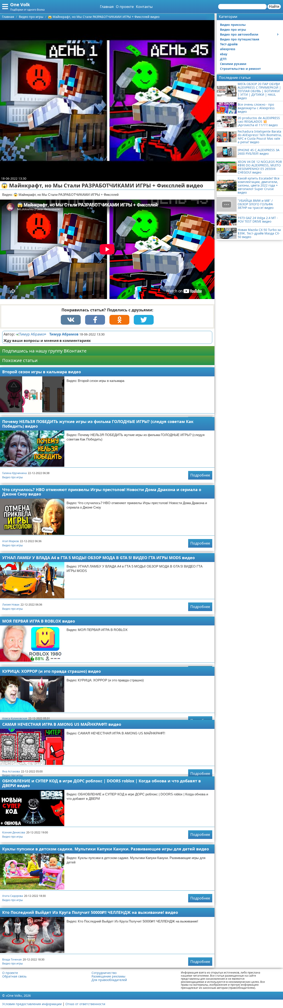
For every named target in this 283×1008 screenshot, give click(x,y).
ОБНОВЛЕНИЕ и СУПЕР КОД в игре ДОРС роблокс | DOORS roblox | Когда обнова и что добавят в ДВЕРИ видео (101, 783)
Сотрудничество (104, 973)
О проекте (125, 6)
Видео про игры (12, 477)
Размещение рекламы (108, 976)
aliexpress (227, 49)
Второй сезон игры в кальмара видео (41, 371)
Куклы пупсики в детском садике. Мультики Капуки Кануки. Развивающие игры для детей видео (105, 849)
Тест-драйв (229, 44)
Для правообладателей (109, 980)
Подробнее (200, 475)
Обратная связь (14, 976)
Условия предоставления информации (32, 1004)
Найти (274, 6)
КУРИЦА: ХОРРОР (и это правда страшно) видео (51, 671)
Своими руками (233, 64)
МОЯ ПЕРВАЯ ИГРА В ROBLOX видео (38, 621)
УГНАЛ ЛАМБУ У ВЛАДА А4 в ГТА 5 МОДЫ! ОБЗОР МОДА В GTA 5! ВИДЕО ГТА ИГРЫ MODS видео (98, 557)
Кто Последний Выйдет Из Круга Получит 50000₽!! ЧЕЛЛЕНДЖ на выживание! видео (90, 912)
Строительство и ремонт (240, 69)
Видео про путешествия (239, 39)
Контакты (144, 6)
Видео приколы (233, 25)
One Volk (20, 5)
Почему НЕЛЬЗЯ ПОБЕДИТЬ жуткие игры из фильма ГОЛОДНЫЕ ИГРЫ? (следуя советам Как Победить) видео (97, 424)
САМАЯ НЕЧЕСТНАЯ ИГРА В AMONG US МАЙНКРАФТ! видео (61, 724)
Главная (107, 6)
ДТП (223, 59)
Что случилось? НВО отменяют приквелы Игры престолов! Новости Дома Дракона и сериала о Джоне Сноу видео (101, 492)
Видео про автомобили (239, 34)
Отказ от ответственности (85, 1004)
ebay (223, 54)
